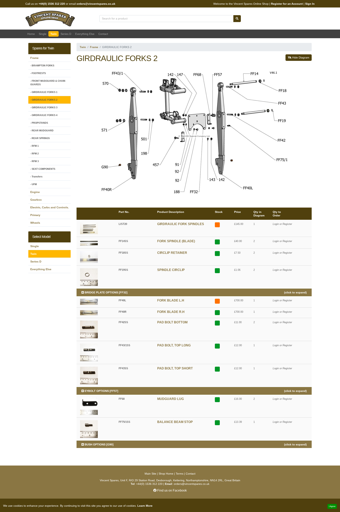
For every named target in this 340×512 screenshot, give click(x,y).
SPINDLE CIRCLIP (171, 270)
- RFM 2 (34, 153)
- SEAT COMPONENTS (42, 169)
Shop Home (166, 473)
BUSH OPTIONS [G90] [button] (99, 444)
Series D (66, 33)
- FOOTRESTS (38, 73)
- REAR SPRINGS (40, 138)
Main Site (151, 473)
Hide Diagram (300, 57)
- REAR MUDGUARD (42, 130)
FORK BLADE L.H (170, 300)
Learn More (144, 505)
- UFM (33, 184)
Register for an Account (287, 3)
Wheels (35, 222)
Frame (34, 57)
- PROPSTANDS (39, 123)
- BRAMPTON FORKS (42, 65)
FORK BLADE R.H (171, 312)
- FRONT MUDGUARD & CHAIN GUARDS (47, 83)
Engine (35, 192)
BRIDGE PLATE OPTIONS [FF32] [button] (106, 292)
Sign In (310, 3)
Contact (103, 33)
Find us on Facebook (171, 490)
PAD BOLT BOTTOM (172, 322)
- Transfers (36, 176)
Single (42, 33)
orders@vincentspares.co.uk (96, 3)
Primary (35, 215)
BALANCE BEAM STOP (175, 422)
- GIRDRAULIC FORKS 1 (43, 92)
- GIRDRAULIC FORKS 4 (43, 115)
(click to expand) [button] (295, 292)
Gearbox (36, 199)
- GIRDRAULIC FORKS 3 (43, 107)
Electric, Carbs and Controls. (49, 207)
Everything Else (84, 33)
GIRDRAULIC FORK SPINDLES (180, 224)
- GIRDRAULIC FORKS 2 (43, 99)
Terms (179, 473)
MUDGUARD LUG (170, 399)
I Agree (332, 506)
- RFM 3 (34, 161)
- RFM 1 (34, 146)
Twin (53, 33)
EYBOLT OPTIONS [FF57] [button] (101, 390)
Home (31, 33)
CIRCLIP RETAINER (172, 252)
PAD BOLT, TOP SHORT (175, 368)
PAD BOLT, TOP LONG (174, 345)
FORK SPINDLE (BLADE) (176, 241)
